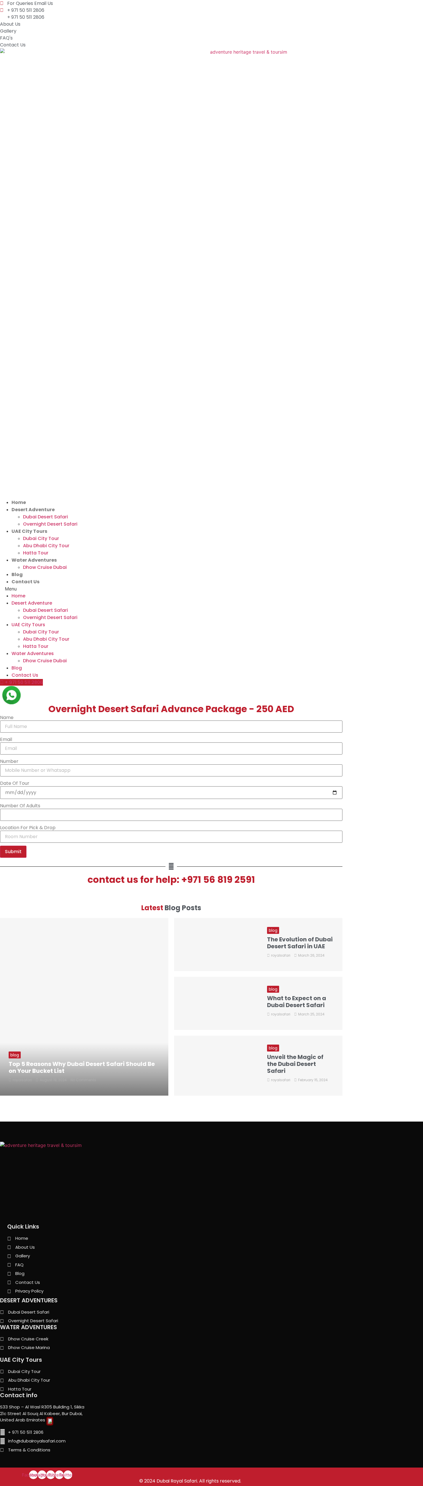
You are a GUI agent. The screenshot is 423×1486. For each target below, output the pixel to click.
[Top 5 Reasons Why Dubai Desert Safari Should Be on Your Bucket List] (84, 1007)
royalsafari (22, 1079)
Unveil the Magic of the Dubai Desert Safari (295, 1064)
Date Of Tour (14, 783)
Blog (17, 574)
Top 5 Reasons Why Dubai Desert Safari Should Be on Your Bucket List (82, 1067)
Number (9, 761)
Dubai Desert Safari (45, 516)
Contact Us (25, 581)
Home (19, 502)
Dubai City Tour (41, 538)
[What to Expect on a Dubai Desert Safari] (216, 1003)
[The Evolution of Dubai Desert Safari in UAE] (216, 944)
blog (14, 1055)
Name (7, 717)
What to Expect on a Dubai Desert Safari (296, 1001)
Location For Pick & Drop (28, 827)
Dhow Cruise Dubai (45, 567)
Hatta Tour (35, 553)
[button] (211, 588)
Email (6, 739)
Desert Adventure (33, 509)
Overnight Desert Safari (50, 524)
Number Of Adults (20, 806)
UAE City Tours (29, 531)
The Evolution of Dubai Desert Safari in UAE (300, 942)
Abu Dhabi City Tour (46, 545)
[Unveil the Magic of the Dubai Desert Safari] (216, 1066)
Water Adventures (34, 560)
